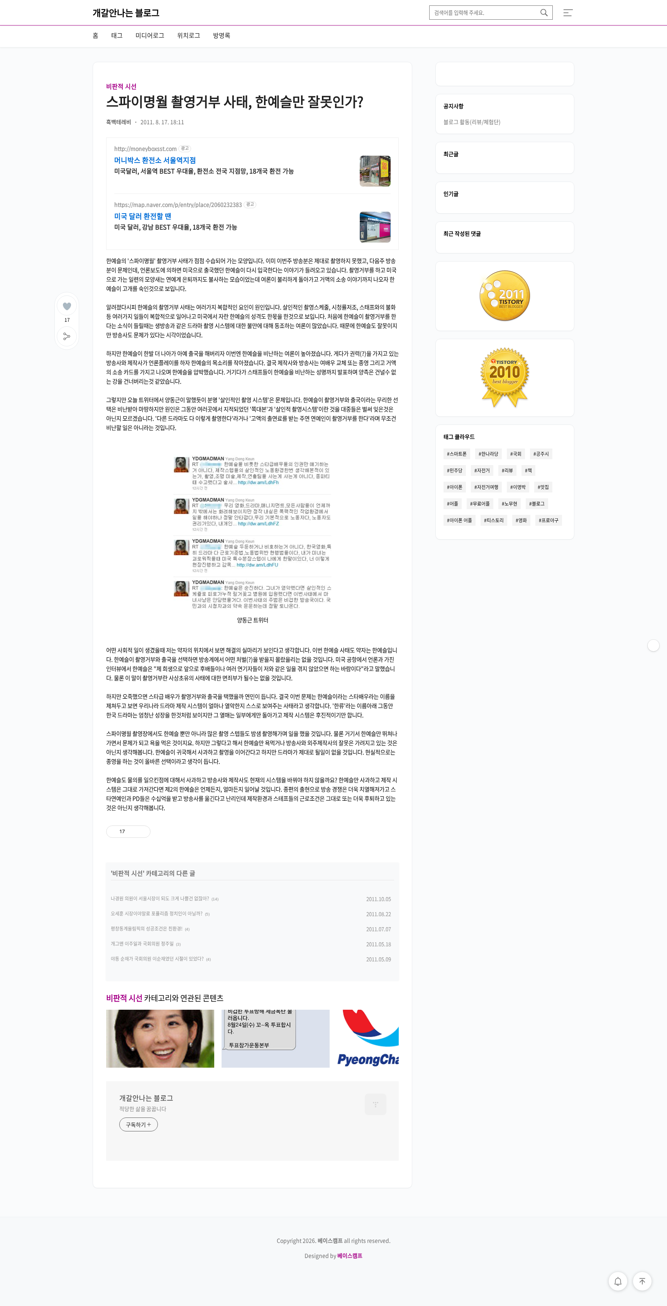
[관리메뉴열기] (653, 645)
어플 (454, 503)
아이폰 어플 (461, 520)
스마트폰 (458, 453)
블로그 (538, 503)
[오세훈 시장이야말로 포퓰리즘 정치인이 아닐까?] (276, 1065)
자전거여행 (487, 487)
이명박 (519, 487)
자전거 (483, 470)
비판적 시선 (121, 86)
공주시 (542, 453)
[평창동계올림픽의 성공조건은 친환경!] (391, 1065)
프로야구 (550, 520)
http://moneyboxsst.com (145, 148)
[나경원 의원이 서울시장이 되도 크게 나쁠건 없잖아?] (160, 1065)
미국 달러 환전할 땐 (142, 216)
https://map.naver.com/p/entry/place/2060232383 (178, 204)
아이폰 (456, 487)
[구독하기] (653, 661)
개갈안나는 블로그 (126, 12)
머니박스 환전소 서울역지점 (155, 160)
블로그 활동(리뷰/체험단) (472, 122)
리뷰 (508, 470)
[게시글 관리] (142, 831)
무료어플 (481, 503)
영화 (522, 520)
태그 (117, 35)
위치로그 (188, 35)
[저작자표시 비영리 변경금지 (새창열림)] (194, 832)
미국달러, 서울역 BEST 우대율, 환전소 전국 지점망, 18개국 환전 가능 (204, 170)
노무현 (510, 503)
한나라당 (489, 453)
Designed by (333, 1255)
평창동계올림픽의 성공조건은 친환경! (147, 928)
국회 (517, 453)
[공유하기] (132, 831)
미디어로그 (149, 35)
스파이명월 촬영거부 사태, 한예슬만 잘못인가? (235, 101)
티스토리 (495, 520)
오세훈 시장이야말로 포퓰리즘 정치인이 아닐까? (157, 913)
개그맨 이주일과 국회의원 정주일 (142, 943)
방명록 (221, 35)
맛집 (544, 487)
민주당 (456, 470)
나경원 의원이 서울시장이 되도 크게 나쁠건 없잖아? (160, 898)
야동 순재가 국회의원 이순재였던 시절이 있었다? (157, 958)
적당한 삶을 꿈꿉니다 (142, 1108)
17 (67, 318)
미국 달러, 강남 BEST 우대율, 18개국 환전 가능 (175, 226)
